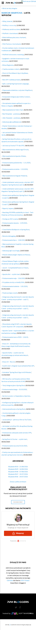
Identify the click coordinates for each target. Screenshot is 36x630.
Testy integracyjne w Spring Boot (13, 385)
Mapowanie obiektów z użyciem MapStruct (17, 90)
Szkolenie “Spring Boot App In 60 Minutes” (16, 372)
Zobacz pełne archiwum (18, 482)
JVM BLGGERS (14, 3)
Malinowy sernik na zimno (11, 29)
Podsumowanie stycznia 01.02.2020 (14, 446)
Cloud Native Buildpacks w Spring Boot (16, 229)
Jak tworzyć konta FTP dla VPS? (13, 145)
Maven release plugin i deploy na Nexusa (16, 255)
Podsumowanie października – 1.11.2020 (16, 163)
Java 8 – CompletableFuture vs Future (15, 268)
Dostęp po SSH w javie (10, 219)
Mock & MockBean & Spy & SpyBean (15, 73)
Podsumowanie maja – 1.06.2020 (13, 278)
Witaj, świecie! (7, 21)
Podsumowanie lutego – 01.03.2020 (14, 389)
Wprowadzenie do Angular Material (14, 176)
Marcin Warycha (12, 13)
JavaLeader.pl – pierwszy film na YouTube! (16, 420)
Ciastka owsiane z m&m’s (11, 69)
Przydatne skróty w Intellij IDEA (13, 282)
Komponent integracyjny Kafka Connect (16, 97)
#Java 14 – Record (8, 362)
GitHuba (10, 580)
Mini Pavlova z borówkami (11, 44)
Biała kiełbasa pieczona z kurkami (14, 37)
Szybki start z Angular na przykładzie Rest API (18, 366)
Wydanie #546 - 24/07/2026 (18, 477)
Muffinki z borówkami (10, 33)
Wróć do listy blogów (9, 8)
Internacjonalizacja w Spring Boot (13, 409)
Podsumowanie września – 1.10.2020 (15, 169)
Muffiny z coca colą (9, 25)
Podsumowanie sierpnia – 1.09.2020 (14, 223)
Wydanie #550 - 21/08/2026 (18, 466)
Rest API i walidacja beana (11, 80)
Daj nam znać (17, 502)
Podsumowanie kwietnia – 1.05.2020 (14, 286)
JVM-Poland (24, 580)
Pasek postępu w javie (10, 293)
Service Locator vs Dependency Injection (16, 396)
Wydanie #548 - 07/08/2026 (18, 471)
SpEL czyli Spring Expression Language (15, 84)
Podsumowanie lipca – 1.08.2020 (13, 240)
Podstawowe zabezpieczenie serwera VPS (16, 433)
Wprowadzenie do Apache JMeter (14, 156)
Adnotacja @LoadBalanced (11, 122)
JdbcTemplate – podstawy (11, 118)
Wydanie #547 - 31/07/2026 (18, 474)
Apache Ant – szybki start (11, 274)
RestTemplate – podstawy (11, 114)
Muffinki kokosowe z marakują (13, 54)
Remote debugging (9, 236)
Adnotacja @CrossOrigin (11, 251)
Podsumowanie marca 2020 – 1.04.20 (15, 337)
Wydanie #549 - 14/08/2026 (18, 469)
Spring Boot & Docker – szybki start (14, 439)
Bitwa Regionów (8, 65)
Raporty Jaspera (8, 208)
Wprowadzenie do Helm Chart (12, 110)
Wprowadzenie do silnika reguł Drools (15, 149)
